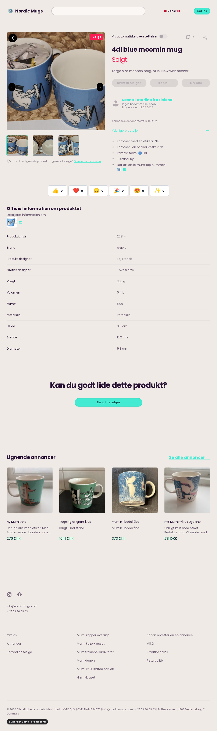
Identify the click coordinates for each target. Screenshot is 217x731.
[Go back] (12, 38)
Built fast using (27, 721)
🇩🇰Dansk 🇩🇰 (172, 11)
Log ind (202, 11)
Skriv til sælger (108, 402)
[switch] (163, 36)
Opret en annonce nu (87, 161)
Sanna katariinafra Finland (147, 99)
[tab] (17, 145)
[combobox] (98, 11)
